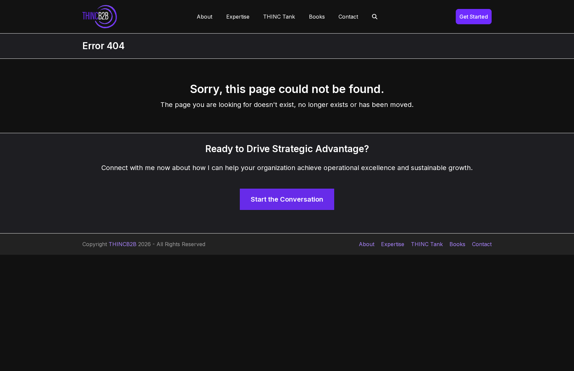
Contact (482, 244)
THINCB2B (123, 244)
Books (457, 244)
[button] (374, 16)
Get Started (473, 16)
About (366, 244)
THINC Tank (427, 244)
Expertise (392, 244)
